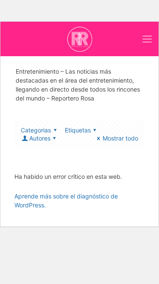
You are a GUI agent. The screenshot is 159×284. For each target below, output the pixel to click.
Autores (39, 138)
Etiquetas (78, 130)
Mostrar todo (120, 138)
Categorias (36, 130)
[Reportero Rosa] (79, 39)
